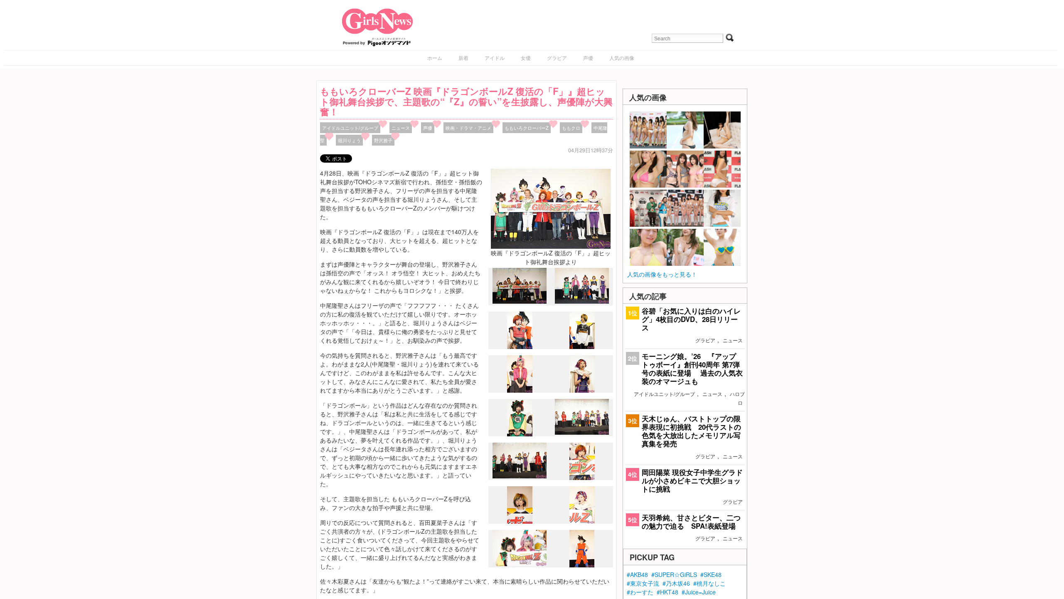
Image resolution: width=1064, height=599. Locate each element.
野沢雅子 (383, 140)
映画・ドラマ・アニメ (468, 127)
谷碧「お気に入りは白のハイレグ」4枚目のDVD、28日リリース (691, 319)
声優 (588, 57)
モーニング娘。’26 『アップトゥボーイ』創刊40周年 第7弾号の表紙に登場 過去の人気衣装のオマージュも (692, 368)
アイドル (495, 57)
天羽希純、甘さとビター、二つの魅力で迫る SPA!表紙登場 (691, 521)
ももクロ (571, 127)
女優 (526, 57)
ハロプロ (737, 398)
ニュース (401, 127)
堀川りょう (349, 140)
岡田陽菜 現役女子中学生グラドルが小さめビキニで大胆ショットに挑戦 (692, 480)
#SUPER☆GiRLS (674, 574)
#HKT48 (667, 592)
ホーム (434, 57)
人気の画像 (621, 57)
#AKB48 (637, 574)
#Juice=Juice (699, 592)
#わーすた (640, 592)
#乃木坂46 (676, 583)
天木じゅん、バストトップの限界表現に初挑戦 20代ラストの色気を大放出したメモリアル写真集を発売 (691, 431)
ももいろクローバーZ (527, 127)
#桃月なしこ (709, 583)
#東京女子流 (643, 583)
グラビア (557, 57)
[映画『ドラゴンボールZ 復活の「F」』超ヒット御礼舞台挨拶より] (551, 208)
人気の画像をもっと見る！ (662, 274)
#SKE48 (711, 574)
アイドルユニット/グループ (350, 127)
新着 (463, 57)
